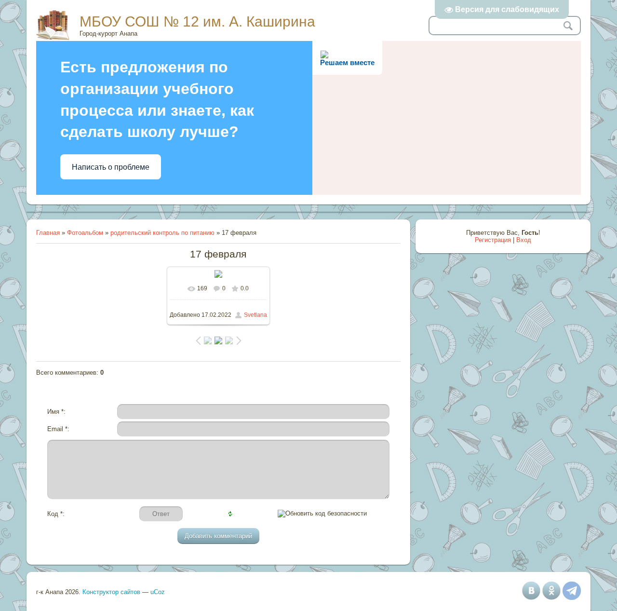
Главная (48, 232)
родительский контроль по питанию (162, 232)
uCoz (157, 592)
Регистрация (493, 240)
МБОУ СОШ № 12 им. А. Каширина (197, 21)
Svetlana (255, 315)
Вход (523, 240)
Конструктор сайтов (111, 592)
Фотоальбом (85, 232)
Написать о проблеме (110, 167)
